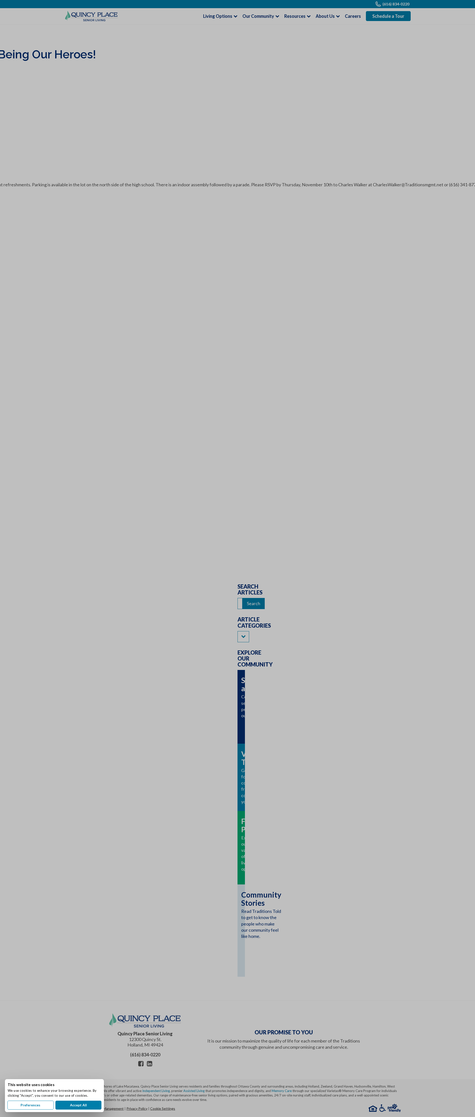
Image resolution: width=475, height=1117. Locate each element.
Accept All (78, 1105)
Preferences (30, 1105)
